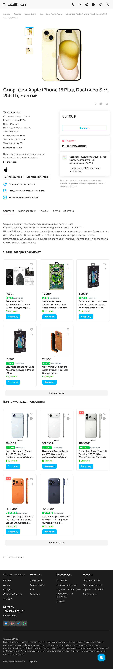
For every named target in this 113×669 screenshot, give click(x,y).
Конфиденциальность (14, 661)
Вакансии (35, 594)
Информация (64, 574)
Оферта (33, 661)
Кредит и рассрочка (67, 584)
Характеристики (27, 210)
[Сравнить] (101, 104)
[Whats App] (24, 623)
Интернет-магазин (14, 574)
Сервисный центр (12, 594)
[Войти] (86, 4)
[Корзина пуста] (107, 4)
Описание (8, 210)
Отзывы (44, 210)
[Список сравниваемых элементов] (93, 4)
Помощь (87, 574)
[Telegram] (18, 623)
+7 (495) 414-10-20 (13, 611)
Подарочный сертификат (69, 589)
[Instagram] (12, 623)
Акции (6, 584)
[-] (62, 54)
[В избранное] (95, 104)
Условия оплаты (91, 580)
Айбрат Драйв (37, 584)
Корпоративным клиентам (65, 595)
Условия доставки (92, 584)
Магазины (62, 580)
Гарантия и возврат (93, 589)
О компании (36, 580)
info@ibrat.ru (9, 615)
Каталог (7, 580)
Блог (32, 589)
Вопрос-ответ (90, 594)
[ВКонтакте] (6, 623)
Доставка (68, 210)
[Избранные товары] (100, 4)
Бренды (7, 589)
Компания (35, 574)
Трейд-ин (8, 598)
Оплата (56, 210)
